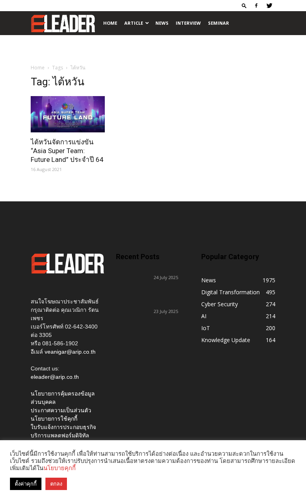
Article (133, 23)
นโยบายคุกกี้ (59, 468)
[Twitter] (269, 5)
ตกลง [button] (56, 484)
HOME (110, 23)
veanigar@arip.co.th (70, 351)
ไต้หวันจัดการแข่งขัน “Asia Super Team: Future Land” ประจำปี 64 (67, 150)
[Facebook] (256, 5)
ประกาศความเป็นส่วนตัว (61, 410)
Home (38, 67)
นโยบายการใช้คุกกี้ (54, 418)
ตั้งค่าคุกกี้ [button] (26, 484)
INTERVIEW (188, 23)
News (162, 23)
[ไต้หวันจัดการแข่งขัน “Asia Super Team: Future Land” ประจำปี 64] (68, 114)
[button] (244, 5)
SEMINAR (218, 23)
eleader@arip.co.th (55, 377)
